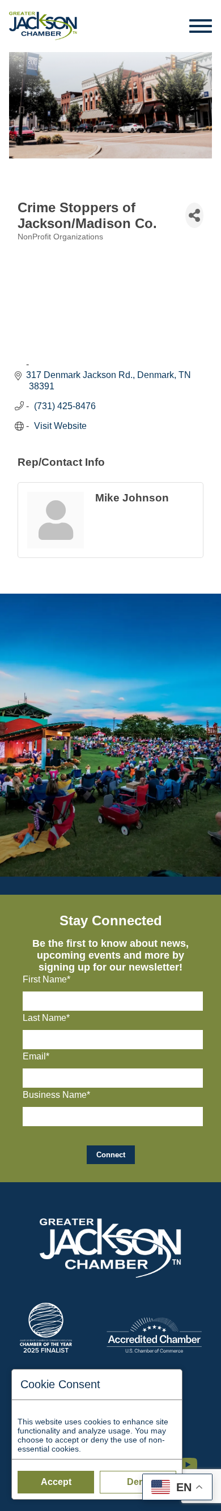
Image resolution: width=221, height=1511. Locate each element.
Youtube (192, 1459)
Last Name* (46, 1018)
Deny (138, 1482)
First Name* (46, 979)
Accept (56, 1482)
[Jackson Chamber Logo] (43, 26)
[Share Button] (194, 215)
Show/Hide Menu (201, 26)
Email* (36, 1056)
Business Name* (56, 1095)
